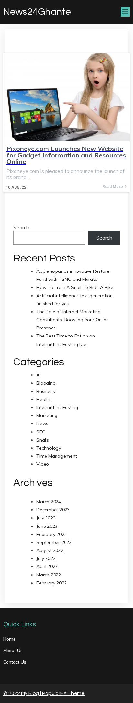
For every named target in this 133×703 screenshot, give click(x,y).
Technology (48, 448)
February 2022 (51, 583)
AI (38, 375)
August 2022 (49, 550)
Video (42, 464)
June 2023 (46, 526)
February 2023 (51, 534)
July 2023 (46, 518)
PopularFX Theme (63, 693)
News (42, 423)
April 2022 (47, 566)
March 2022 (48, 575)
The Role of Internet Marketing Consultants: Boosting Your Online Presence (72, 320)
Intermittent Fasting (57, 407)
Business (45, 391)
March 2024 (48, 502)
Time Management (56, 456)
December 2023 (53, 510)
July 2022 (46, 558)
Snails (42, 440)
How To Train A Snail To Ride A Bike (74, 287)
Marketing (46, 415)
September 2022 (54, 542)
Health (43, 399)
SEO (41, 432)
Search (21, 227)
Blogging (46, 383)
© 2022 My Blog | (22, 693)
